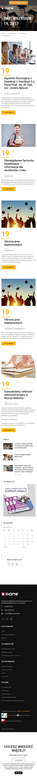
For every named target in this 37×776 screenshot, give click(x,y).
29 (23, 544)
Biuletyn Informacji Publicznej (13, 721)
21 (18, 541)
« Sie (5, 547)
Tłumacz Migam (12, 715)
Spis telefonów (9, 610)
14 (18, 538)
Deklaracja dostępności (8, 729)
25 (5, 544)
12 (9, 538)
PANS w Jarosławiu (23, 711)
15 (23, 538)
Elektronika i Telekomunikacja (14, 328)
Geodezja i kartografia (12, 94)
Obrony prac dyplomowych (13, 243)
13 (14, 538)
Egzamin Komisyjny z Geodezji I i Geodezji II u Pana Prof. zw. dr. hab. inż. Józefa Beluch (19, 83)
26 (9, 544)
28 (18, 544)
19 (9, 541)
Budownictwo (8, 176)
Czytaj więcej (8, 112)
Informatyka (8, 250)
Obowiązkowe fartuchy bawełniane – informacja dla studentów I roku (19, 165)
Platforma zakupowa (25, 715)
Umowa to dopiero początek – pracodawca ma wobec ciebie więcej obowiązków (24, 445)
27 (14, 544)
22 (23, 541)
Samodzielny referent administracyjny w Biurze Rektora (18, 395)
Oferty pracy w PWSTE (11, 404)
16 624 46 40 (8, 606)
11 (5, 538)
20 (14, 541)
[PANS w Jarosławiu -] (7, 8)
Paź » (24, 547)
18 (5, 541)
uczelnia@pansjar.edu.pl (12, 613)
